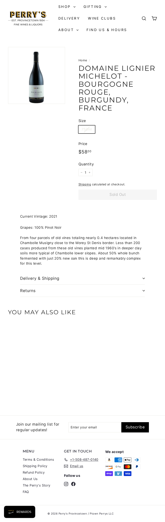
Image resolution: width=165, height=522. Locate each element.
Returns (28, 290)
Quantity (86, 164)
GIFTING (94, 7)
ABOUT (66, 30)
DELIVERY (69, 18)
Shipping (84, 184)
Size (82, 121)
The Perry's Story (37, 485)
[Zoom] (36, 75)
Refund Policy (34, 472)
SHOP (65, 7)
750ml (86, 129)
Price (82, 144)
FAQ (26, 492)
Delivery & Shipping (39, 278)
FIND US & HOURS (107, 30)
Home (82, 60)
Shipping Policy (35, 466)
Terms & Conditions (38, 459)
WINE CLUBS (102, 18)
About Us (30, 479)
